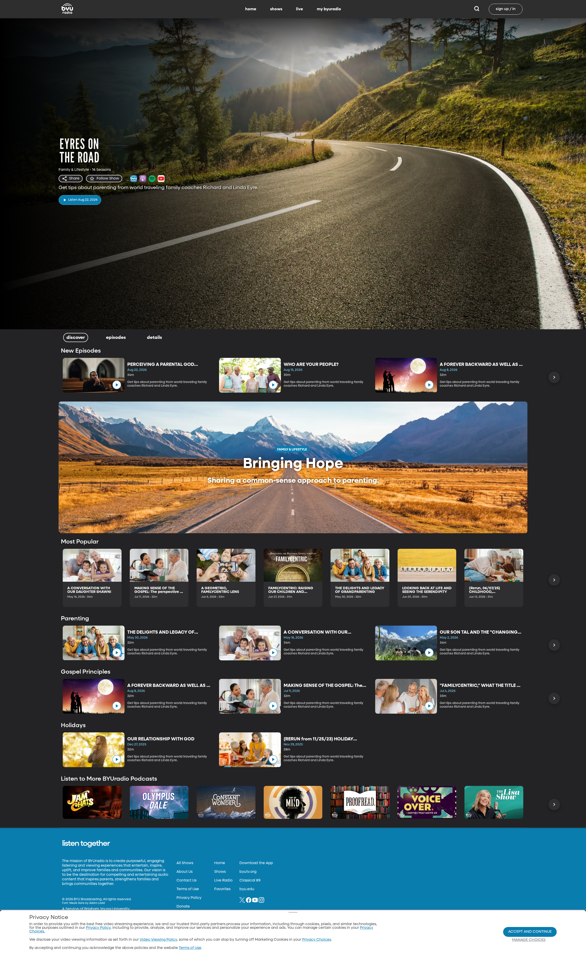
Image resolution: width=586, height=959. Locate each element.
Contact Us (186, 880)
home (250, 9)
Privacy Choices (316, 940)
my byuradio (329, 9)
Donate (183, 906)
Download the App (256, 863)
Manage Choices (528, 940)
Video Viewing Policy (158, 940)
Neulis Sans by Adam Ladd (87, 903)
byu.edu (246, 889)
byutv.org (247, 872)
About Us (184, 872)
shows (276, 9)
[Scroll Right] (554, 377)
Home (219, 863)
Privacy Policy (188, 898)
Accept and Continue (530, 932)
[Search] (476, 9)
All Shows (184, 863)
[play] (116, 384)
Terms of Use (187, 889)
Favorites (222, 889)
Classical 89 (249, 880)
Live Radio (223, 880)
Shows (220, 872)
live (299, 9)
